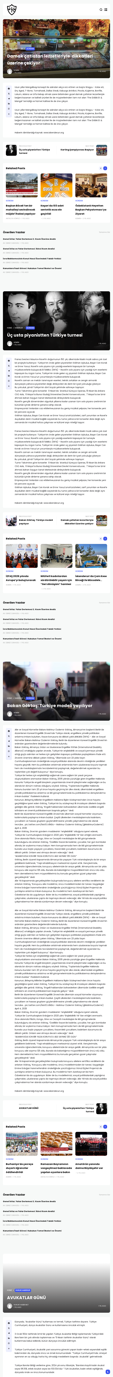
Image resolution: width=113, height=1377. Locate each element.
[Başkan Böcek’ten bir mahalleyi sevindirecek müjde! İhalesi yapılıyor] (22, 185)
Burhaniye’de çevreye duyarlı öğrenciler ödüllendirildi (19, 1168)
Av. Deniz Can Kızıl (11, 243)
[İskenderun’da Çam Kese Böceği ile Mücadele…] (91, 556)
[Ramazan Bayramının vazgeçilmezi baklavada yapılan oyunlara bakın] (56, 1144)
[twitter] (9, 94)
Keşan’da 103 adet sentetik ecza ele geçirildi (52, 209)
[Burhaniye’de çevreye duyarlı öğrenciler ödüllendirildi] (22, 1144)
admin (16, 70)
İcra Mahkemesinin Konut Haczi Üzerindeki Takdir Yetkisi (32, 258)
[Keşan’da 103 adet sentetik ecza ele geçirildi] (56, 185)
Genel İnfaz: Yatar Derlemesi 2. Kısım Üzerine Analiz (29, 239)
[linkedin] (9, 104)
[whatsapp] (9, 109)
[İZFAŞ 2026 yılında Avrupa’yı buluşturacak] (22, 556)
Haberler (19, 48)
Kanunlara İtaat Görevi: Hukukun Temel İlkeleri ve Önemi (32, 268)
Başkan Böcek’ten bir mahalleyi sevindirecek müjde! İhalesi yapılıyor (20, 209)
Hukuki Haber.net (21, 1305)
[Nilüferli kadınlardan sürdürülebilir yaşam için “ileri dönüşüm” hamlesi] (56, 556)
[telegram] (9, 99)
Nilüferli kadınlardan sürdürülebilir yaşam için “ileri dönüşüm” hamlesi (56, 580)
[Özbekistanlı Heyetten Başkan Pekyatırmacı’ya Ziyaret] (91, 185)
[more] (9, 114)
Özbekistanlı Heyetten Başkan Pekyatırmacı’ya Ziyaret (90, 209)
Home (9, 48)
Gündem (30, 48)
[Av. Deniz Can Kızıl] (12, 9)
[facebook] (9, 89)
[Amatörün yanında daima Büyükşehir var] (91, 1144)
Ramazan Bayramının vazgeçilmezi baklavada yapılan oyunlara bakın (56, 1168)
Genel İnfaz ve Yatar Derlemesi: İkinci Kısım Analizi (29, 248)
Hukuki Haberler (23, 1290)
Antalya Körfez (13, 218)
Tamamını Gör (104, 232)
